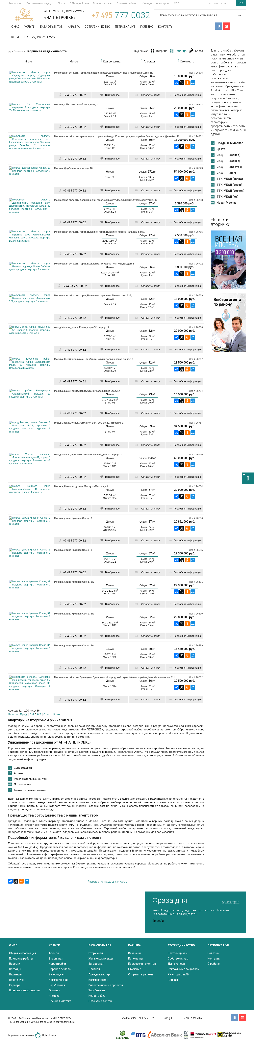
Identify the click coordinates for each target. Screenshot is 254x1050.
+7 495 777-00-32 (74, 95)
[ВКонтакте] (176, 82)
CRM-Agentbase (79, 3)
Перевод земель (60, 969)
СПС (176, 3)
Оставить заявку (150, 95)
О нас (15, 26)
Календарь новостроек (156, 3)
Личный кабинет (127, 3)
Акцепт (169, 1018)
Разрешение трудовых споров (34, 37)
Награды (15, 969)
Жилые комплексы (101, 958)
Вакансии (134, 953)
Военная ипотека (60, 1001)
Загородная (56, 974)
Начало (13, 714)
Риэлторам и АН (178, 974)
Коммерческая (58, 979)
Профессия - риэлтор (142, 963)
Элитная (54, 990)
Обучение (134, 969)
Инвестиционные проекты (106, 985)
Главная (18, 51)
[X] (181, 82)
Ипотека (54, 995)
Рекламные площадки (40, 3)
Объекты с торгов (100, 1001)
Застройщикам (178, 953)
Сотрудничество (97, 26)
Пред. (24, 714)
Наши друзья (17, 979)
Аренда (54, 953)
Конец (57, 714)
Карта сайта (193, 1018)
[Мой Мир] (192, 82)
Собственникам (178, 958)
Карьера (74, 26)
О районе (214, 963)
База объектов (51, 26)
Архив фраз (230, 902)
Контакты (165, 26)
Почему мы (135, 958)
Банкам (173, 979)
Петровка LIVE (125, 26)
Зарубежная (57, 985)
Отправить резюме (140, 974)
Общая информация (22, 953)
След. (47, 714)
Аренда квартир (99, 974)
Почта (61, 3)
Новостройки (57, 963)
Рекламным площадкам (183, 969)
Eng (241, 2)
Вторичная (56, 958)
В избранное (112, 95)
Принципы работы (21, 958)
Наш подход (15, 3)
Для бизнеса (176, 963)
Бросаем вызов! (102, 3)
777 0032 (121, 15)
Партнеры (15, 974)
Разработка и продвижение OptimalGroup (32, 1035)
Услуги (29, 26)
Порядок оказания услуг (136, 1018)
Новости (14, 963)
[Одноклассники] (187, 82)
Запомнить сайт (218, 3)
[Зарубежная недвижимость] (9, 51)
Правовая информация (24, 990)
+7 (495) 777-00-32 (74, 286)
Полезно (146, 26)
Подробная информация (187, 95)
